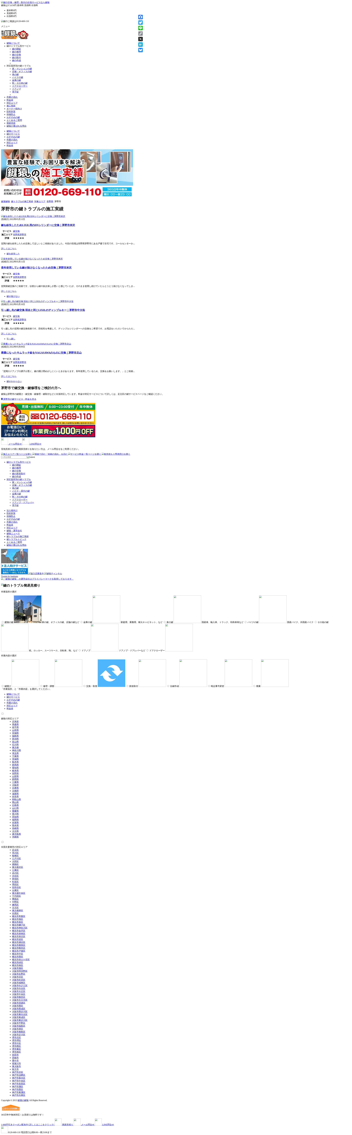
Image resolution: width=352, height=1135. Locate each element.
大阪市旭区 (17, 968)
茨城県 (15, 759)
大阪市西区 (17, 1006)
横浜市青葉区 (18, 916)
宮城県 (15, 733)
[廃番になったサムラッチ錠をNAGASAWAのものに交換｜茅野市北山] (36, 344)
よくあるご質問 (14, 120)
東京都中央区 (18, 893)
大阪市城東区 (18, 982)
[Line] (140, 28)
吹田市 (15, 1055)
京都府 (15, 791)
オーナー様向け (14, 108)
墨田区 (15, 884)
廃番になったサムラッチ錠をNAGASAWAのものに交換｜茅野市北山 (41, 352)
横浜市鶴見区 (18, 948)
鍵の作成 (16, 60)
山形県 (15, 730)
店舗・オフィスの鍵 (22, 71)
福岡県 (15, 819)
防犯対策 (11, 111)
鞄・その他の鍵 (20, 83)
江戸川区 (16, 858)
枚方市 (15, 1069)
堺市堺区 (16, 1040)
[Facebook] (140, 17)
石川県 (15, 744)
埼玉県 (15, 753)
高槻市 (15, 1058)
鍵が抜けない (13, 296)
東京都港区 (17, 910)
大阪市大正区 (18, 991)
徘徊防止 (11, 114)
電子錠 (15, 92)
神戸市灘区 (17, 1086)
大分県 (15, 831)
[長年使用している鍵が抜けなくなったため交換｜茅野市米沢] (32, 259)
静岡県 (15, 779)
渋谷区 (15, 876)
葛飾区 (15, 864)
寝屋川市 (16, 1063)
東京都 (15, 747)
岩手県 (15, 727)
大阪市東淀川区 (20, 1020)
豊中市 (15, 1060)
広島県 (15, 805)
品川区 (15, 873)
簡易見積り (68, 1124)
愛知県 (15, 767)
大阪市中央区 (18, 994)
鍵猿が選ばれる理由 (16, 126)
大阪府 (15, 785)
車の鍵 (15, 74)
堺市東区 (16, 1049)
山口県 (15, 808)
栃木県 (15, 762)
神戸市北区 (17, 1072)
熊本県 (15, 825)
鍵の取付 (16, 57)
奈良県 (15, 796)
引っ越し (11, 339)
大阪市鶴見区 (18, 997)
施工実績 (11, 106)
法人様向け (12, 510)
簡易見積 (11, 123)
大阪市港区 (17, 1029)
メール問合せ (15, 444)
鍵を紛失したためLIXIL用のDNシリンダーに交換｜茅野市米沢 (38, 225)
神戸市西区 (17, 1089)
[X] (140, 39)
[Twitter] (140, 22)
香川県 (15, 814)
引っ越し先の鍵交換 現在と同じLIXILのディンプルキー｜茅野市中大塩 (43, 310)
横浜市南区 (17, 965)
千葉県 (15, 756)
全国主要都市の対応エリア (14, 847)
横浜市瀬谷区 (18, 942)
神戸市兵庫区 (18, 1095)
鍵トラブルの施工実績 (22, 201)
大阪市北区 (17, 977)
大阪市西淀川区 (20, 1011)
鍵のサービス (13, 134)
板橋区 (15, 855)
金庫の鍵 (16, 80)
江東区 (15, 870)
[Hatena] (140, 44)
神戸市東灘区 (18, 1092)
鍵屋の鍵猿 (23, 1100)
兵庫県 (15, 788)
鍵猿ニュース (13, 533)
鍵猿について (13, 43)
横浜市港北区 (18, 936)
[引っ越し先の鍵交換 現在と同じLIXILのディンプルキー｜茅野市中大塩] (37, 301)
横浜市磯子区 (18, 925)
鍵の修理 (16, 52)
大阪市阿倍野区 (20, 971)
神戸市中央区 (18, 1081)
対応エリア (12, 103)
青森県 (15, 724)
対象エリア (39, 201)
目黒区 (15, 913)
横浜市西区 (17, 956)
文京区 (15, 907)
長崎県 (15, 828)
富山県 (15, 741)
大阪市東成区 (18, 1017)
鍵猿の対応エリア (10, 718)
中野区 (15, 902)
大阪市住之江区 (20, 985)
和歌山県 (16, 799)
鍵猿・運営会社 (14, 530)
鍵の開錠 (16, 49)
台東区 (15, 890)
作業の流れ (12, 97)
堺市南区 (16, 1052)
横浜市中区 (17, 954)
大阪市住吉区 (18, 988)
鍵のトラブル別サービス (19, 462)
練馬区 (15, 905)
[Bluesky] (140, 50)
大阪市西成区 (18, 1008)
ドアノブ (16, 89)
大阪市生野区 (18, 974)
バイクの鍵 (17, 77)
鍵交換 (16, 231)
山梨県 (15, 776)
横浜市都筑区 (18, 945)
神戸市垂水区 (18, 1078)
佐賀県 (15, 822)
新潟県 (15, 739)
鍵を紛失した (13, 254)
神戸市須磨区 (18, 1075)
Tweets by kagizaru (9, 576)
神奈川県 (16, 750)
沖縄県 (15, 837)
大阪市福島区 (18, 1026)
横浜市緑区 (17, 962)
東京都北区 (17, 867)
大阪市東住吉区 (20, 1014)
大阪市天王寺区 (20, 1000)
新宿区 (15, 879)
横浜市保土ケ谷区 (21, 959)
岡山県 (15, 802)
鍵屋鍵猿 (5, 201)
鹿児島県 (16, 834)
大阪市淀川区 (18, 1034)
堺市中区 (16, 1043)
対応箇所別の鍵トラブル (19, 479)
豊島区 (15, 899)
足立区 (15, 850)
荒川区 (15, 853)
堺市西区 (16, 1046)
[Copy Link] (140, 33)
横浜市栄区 (17, 939)
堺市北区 (16, 1037)
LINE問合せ (35, 444)
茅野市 (23, 234)
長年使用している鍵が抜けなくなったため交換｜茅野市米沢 (36, 267)
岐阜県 (15, 770)
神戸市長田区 (18, 1083)
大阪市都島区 (18, 1032)
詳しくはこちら (8, 248)
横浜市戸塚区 (18, 951)
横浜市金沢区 (18, 930)
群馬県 (15, 765)
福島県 (15, 736)
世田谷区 (16, 887)
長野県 (50, 201)
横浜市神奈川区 (20, 928)
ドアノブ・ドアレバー (23, 502)
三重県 (15, 782)
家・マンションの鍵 (22, 68)
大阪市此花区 (18, 980)
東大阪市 (16, 1066)
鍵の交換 (16, 54)
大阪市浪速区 (18, 1003)
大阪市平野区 (18, 1023)
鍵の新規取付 (18, 473)
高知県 (15, 817)
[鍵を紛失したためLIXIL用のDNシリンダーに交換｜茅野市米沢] (33, 216)
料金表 (10, 100)
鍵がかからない (14, 381)
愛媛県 (15, 811)
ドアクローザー (20, 86)
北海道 (15, 721)
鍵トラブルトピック (16, 539)
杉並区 (15, 881)
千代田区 (16, 896)
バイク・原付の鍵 (21, 491)
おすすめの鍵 (13, 117)
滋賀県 (15, 793)
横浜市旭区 (17, 919)
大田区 (15, 861)
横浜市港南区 (18, 933)
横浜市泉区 (17, 922)
